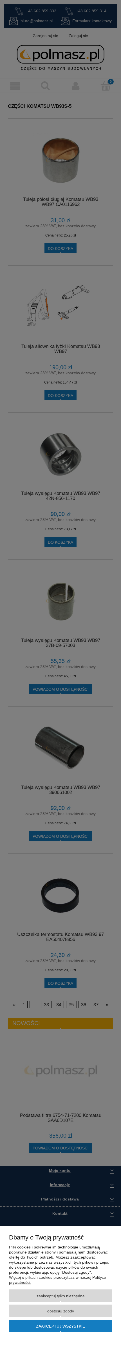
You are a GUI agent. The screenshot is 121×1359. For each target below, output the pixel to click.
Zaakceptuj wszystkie (60, 1326)
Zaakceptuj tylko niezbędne (61, 1296)
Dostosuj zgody (60, 1311)
